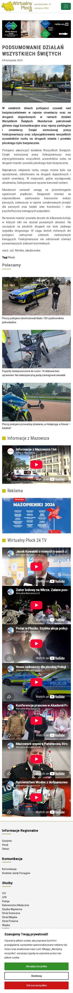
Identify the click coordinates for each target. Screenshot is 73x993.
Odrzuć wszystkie (36, 985)
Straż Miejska (9, 917)
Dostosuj (36, 975)
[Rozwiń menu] (66, 6)
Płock (11, 257)
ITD (4, 893)
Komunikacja (9, 869)
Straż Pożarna (10, 921)
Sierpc (5, 848)
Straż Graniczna (11, 913)
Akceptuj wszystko (36, 966)
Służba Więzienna (12, 909)
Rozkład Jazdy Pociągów (16, 873)
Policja (5, 901)
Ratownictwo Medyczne (15, 905)
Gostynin (7, 840)
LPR (4, 897)
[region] (36, 960)
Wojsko (6, 925)
